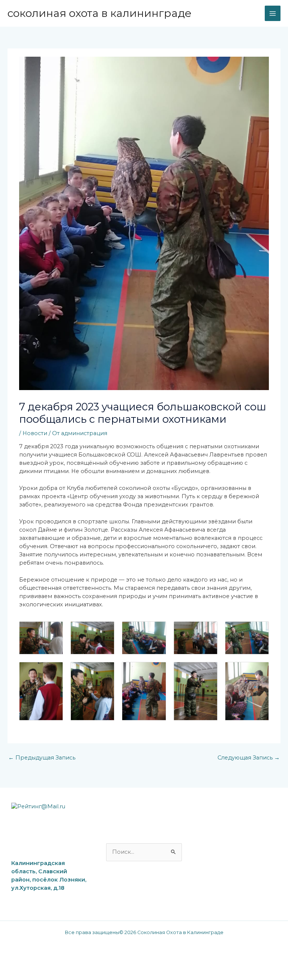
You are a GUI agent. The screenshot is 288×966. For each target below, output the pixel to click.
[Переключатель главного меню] (272, 13)
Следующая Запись (249, 757)
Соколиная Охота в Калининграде (100, 13)
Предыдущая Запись (41, 757)
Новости (34, 433)
